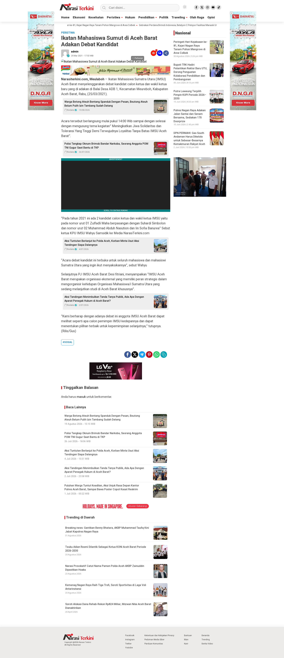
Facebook (129, 635)
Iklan (186, 639)
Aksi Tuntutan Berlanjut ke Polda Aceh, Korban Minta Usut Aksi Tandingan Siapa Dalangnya (101, 243)
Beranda (205, 635)
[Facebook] (196, 7)
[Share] (166, 53)
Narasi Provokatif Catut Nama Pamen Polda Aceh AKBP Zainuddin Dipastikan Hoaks (104, 568)
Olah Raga (197, 17)
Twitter (128, 643)
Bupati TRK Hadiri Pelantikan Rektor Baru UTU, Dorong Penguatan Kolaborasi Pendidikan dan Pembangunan (190, 72)
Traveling (178, 17)
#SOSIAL (67, 342)
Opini (211, 17)
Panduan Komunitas (153, 643)
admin (74, 52)
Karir (186, 643)
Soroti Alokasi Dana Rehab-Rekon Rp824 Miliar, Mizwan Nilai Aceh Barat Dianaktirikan (108, 606)
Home (65, 17)
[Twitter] (202, 7)
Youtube (129, 647)
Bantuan (188, 635)
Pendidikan (146, 17)
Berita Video (207, 643)
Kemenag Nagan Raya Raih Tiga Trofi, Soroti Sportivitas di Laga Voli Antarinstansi (105, 587)
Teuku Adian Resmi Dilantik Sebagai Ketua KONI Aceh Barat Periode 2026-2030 (105, 549)
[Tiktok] (218, 7)
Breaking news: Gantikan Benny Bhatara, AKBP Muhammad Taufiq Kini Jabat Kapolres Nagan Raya (107, 530)
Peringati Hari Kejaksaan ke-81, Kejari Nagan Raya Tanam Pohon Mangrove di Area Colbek (75, 25)
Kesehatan (96, 17)
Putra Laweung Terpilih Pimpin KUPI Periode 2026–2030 (190, 95)
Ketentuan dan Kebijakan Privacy (159, 635)
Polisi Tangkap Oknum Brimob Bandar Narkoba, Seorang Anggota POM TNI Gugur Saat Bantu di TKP (106, 146)
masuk (81, 397)
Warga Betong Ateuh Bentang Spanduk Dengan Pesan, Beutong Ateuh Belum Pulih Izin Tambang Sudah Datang (106, 104)
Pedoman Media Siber (154, 639)
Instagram (130, 639)
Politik (163, 17)
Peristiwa (113, 17)
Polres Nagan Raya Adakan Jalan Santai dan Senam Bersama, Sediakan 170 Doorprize (190, 115)
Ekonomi (79, 17)
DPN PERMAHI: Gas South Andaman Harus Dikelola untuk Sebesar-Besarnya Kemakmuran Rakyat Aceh (189, 138)
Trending (206, 639)
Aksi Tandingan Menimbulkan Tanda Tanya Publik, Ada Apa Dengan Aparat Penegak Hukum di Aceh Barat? (104, 299)
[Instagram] (207, 7)
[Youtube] (213, 7)
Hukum (130, 17)
